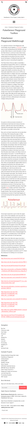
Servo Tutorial (4, 364)
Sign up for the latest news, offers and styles (12, 383)
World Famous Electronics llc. (15, 418)
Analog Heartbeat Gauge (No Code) (10, 355)
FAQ (2, 346)
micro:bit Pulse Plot (6, 373)
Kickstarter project (5, 396)
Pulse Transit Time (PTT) (7, 369)
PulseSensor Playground (7, 357)
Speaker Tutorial (5, 362)
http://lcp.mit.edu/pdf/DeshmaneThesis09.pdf (13, 265)
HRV (7, 187)
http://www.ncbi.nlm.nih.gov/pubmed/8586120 (13, 274)
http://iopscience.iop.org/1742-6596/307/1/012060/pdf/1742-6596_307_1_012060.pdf (9, 293)
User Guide (3, 332)
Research (3, 334)
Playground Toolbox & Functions (9, 371)
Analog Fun (4, 337)
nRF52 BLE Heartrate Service (8, 366)
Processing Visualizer (6, 375)
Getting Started (5, 359)
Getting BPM (4, 360)
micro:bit (3, 341)
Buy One (3, 328)
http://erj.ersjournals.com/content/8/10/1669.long (14, 299)
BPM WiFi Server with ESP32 (8, 367)
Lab (2, 335)
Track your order (5, 330)
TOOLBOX (19, 47)
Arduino (3, 339)
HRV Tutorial (4, 376)
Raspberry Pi (4, 344)
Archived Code (4, 348)
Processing (4, 342)
